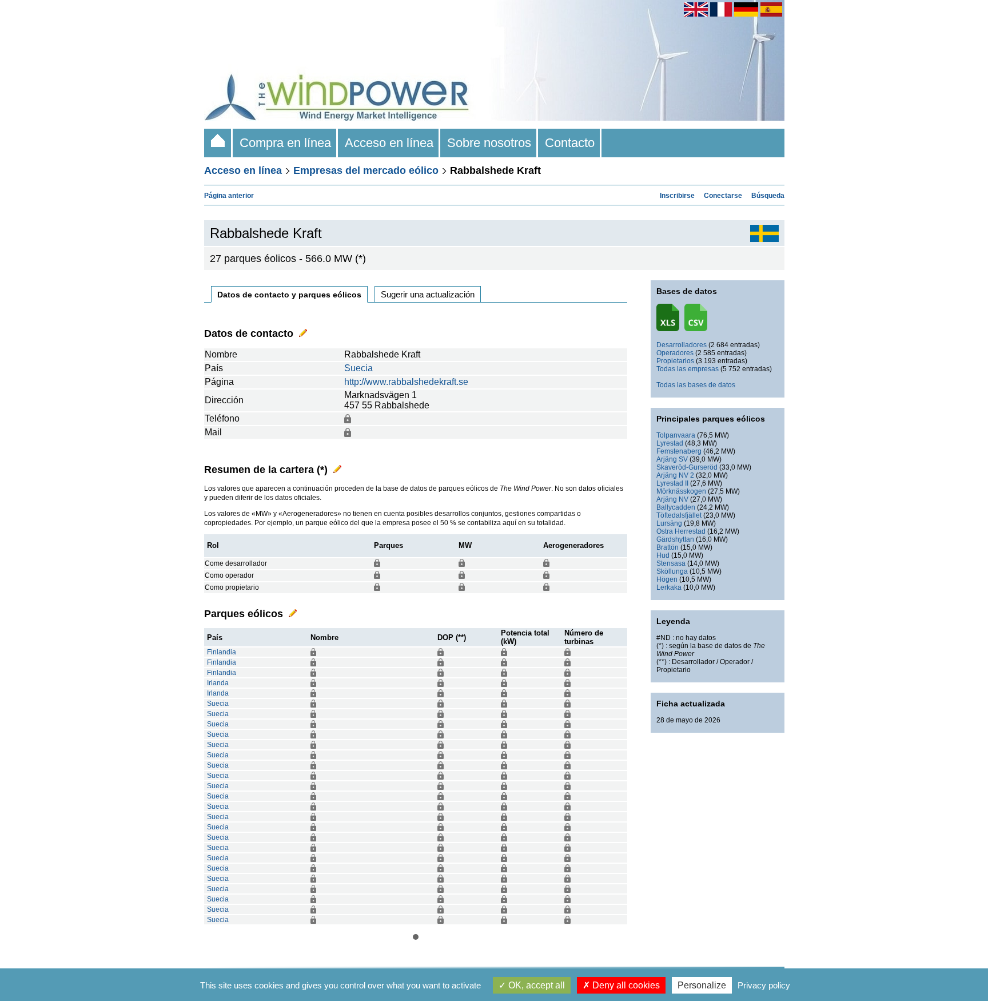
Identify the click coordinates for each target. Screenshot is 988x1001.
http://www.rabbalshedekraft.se (406, 382)
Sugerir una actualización (428, 294)
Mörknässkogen (681, 491)
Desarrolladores (681, 345)
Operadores (675, 353)
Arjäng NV (672, 499)
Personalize (702, 985)
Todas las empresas (687, 369)
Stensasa (671, 563)
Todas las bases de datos (695, 385)
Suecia (358, 368)
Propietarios (675, 361)
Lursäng (669, 523)
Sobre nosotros (489, 143)
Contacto (569, 143)
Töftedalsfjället (679, 515)
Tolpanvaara (675, 435)
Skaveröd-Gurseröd (687, 467)
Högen (667, 579)
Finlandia (221, 652)
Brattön (667, 547)
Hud (663, 555)
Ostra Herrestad (681, 531)
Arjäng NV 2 (675, 475)
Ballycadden (675, 507)
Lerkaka (669, 587)
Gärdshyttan (675, 539)
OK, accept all (535, 985)
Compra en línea (285, 143)
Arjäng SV (672, 459)
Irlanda (218, 683)
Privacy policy (764, 985)
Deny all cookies (625, 985)
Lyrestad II (672, 483)
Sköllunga (672, 571)
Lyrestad (669, 443)
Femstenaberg (679, 451)
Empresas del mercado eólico (366, 170)
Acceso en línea (389, 143)
